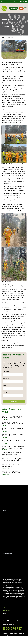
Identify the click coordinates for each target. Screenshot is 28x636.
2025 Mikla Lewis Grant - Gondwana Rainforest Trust (13, 465)
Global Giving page (18, 582)
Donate (21, 8)
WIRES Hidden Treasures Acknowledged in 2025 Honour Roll (13, 422)
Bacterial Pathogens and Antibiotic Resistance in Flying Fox (13, 435)
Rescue (4, 510)
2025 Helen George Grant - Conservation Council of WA (11, 471)
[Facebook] (3, 621)
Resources (5, 532)
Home (2, 37)
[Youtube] (8, 621)
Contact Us (5, 489)
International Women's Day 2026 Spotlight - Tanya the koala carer (12, 459)
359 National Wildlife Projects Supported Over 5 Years (11, 453)
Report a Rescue (13, 8)
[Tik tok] (21, 621)
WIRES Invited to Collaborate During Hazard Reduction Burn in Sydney (13, 447)
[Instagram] (12, 621)
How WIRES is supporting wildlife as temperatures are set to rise (13, 416)
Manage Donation (7, 553)
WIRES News (10, 37)
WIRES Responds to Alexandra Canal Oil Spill (13, 441)
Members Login (6, 574)
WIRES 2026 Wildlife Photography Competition (12, 429)
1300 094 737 (24, 1)
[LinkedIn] (17, 621)
